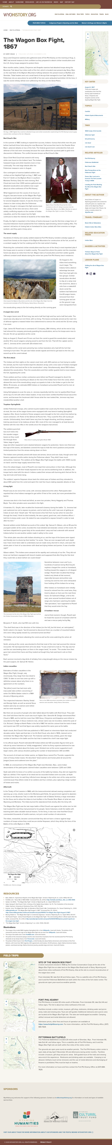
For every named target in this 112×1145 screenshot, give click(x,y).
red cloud (88, 143)
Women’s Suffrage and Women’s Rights (94, 23)
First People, (28, 941)
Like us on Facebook (44, 2)
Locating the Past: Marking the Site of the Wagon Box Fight (93, 187)
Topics (87, 14)
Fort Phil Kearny (90, 158)
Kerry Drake (10, 54)
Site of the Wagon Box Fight (55, 962)
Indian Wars (89, 240)
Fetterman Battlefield (91, 162)
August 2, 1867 (90, 87)
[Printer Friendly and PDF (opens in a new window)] (90, 273)
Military (87, 119)
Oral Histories (70, 14)
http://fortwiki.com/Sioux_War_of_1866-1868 (61, 900)
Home (5, 2)
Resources (29, 2)
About (11, 2)
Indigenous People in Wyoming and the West (63, 23)
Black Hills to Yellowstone (93, 223)
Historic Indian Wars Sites (93, 227)
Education (94, 14)
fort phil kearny (90, 139)
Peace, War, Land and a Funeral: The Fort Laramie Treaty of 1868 (93, 178)
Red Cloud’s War (90, 166)
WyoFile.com (89, 212)
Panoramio (30, 939)
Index (56, 2)
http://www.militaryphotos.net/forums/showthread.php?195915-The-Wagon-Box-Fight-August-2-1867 (38, 912)
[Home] (25, 14)
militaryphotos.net (11, 910)
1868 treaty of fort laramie (93, 131)
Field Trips (80, 14)
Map (61, 2)
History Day (69, 2)
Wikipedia (46, 930)
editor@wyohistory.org (64, 1098)
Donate (6, 6)
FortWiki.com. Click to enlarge (12, 885)
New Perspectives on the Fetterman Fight (93, 171)
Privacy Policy (46, 1142)
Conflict (87, 111)
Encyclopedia (59, 14)
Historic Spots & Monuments (94, 115)
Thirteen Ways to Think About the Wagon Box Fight (94, 253)
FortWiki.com (30, 934)
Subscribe (20, 2)
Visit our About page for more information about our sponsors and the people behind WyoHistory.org (47, 1132)
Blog (106, 14)
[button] (99, 55)
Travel (101, 14)
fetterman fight (90, 135)
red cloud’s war (90, 147)
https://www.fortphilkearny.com (50, 1024)
